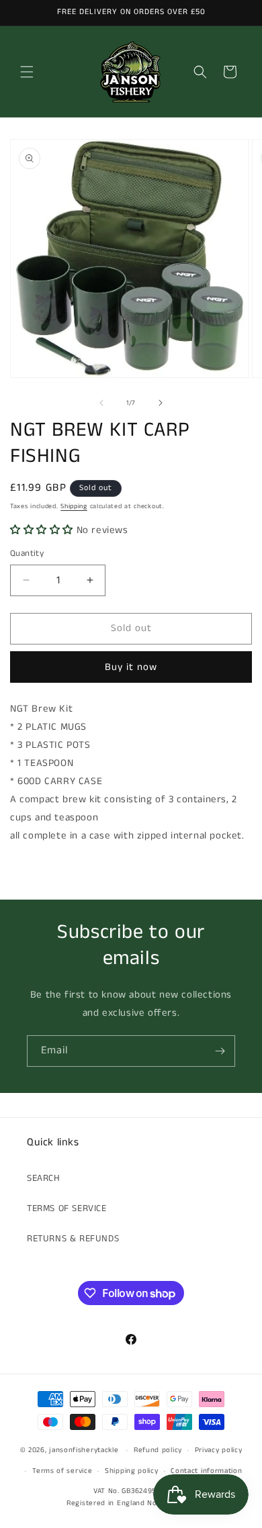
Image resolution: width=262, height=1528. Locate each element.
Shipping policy (132, 1471)
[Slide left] (101, 403)
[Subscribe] (219, 1051)
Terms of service (62, 1471)
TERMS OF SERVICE (67, 1208)
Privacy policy (219, 1450)
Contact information (206, 1471)
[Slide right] (160, 403)
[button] (27, 72)
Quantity (27, 553)
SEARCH (43, 1178)
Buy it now (131, 667)
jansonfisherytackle (83, 1450)
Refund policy (158, 1450)
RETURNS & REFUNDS (73, 1238)
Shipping (73, 506)
